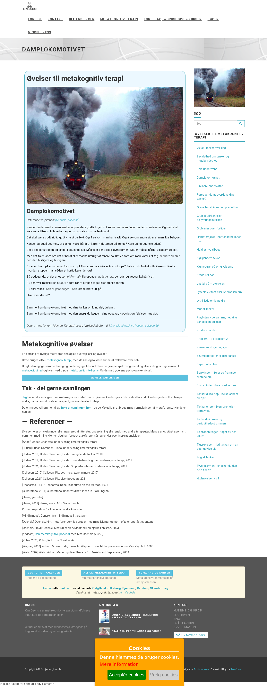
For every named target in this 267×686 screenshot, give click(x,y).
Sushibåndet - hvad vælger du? (216, 385)
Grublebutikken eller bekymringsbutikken (209, 218)
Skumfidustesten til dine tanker (216, 356)
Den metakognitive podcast (52, 534)
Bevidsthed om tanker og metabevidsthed (213, 158)
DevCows (236, 669)
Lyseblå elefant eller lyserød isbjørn (219, 292)
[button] (105, 378)
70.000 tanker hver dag (211, 148)
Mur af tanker (205, 309)
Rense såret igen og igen (212, 347)
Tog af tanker (205, 457)
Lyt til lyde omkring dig (211, 300)
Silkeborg (114, 588)
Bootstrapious (201, 669)
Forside (35, 19)
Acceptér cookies (126, 674)
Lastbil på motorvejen (211, 283)
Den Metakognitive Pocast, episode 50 (134, 325)
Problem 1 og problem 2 (212, 339)
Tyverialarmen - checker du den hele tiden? (217, 468)
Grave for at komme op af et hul (217, 207)
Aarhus (48, 588)
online (64, 588)
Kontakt (55, 19)
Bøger (213, 19)
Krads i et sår (205, 275)
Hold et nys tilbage (208, 249)
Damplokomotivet (208, 177)
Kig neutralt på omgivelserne (215, 266)
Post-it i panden (207, 330)
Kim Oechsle (127, 592)
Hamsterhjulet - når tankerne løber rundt (219, 239)
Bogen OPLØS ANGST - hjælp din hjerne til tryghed (135, 616)
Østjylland (99, 588)
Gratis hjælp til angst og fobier (137, 631)
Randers (143, 588)
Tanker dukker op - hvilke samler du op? (217, 396)
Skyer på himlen (207, 364)
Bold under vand (207, 169)
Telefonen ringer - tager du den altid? (217, 434)
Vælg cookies (164, 674)
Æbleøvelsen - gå (208, 478)
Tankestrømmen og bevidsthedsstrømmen (211, 421)
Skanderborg (159, 588)
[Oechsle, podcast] (67, 220)
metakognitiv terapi (59, 360)
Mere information (119, 664)
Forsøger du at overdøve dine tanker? (216, 196)
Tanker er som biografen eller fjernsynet (216, 409)
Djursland (128, 588)
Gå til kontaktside (190, 634)
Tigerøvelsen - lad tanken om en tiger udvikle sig (217, 446)
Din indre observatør (210, 186)
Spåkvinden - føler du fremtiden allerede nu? (217, 375)
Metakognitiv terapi (119, 19)
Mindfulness (39, 32)
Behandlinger (81, 19)
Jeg (24, 397)
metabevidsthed (32, 370)
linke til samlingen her (75, 407)
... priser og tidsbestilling (40, 578)
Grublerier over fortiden (212, 228)
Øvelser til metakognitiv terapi (219, 135)
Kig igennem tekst (208, 258)
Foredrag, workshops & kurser (173, 19)
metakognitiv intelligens (84, 370)
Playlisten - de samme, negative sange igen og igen (217, 319)
